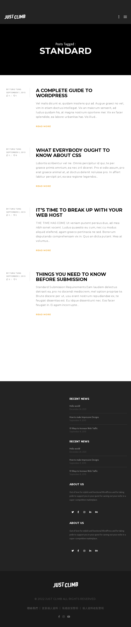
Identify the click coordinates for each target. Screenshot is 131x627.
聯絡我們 (32, 608)
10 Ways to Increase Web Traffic (83, 428)
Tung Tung (15, 89)
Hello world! (74, 406)
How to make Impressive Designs (84, 417)
